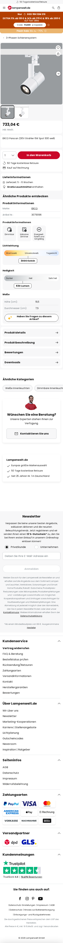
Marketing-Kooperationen (19, 722)
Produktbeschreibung (20, 342)
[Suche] (53, 8)
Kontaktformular (11, 612)
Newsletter (10, 716)
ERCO (35, 208)
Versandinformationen (17, 676)
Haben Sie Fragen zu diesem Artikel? (34, 318)
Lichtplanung (11, 733)
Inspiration (9, 749)
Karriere (8, 727)
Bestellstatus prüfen (15, 659)
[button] (7, 112)
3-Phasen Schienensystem (21, 37)
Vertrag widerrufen (16, 648)
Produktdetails (15, 332)
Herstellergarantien (15, 687)
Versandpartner (16, 833)
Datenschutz (11, 773)
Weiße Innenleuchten (17, 388)
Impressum (10, 778)
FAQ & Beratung (13, 654)
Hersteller (31, 627)
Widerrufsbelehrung (15, 784)
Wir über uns (10, 710)
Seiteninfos (12, 760)
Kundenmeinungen (18, 854)
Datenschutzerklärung (31, 616)
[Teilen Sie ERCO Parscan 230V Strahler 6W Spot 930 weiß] (58, 53)
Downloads (12, 362)
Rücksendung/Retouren (18, 665)
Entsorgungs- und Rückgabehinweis (32, 914)
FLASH (30, 24)
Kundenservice (15, 641)
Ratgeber (24, 749)
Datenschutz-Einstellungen (22, 905)
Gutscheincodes (13, 738)
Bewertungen (14, 352)
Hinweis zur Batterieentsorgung (39, 909)
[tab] (31, 667)
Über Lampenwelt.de (20, 703)
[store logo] (21, 8)
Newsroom (9, 744)
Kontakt (8, 682)
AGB (5, 767)
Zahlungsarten (12, 670)
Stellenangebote (25, 727)
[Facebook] (22, 898)
